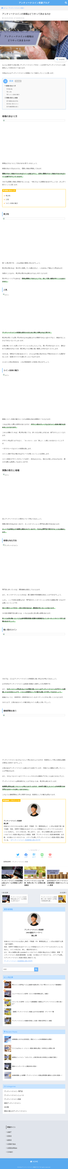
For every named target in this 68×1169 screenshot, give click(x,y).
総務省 (9, 1140)
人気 (9, 92)
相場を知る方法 (12, 101)
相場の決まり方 (10, 86)
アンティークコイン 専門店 (13, 1091)
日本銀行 (10, 1152)
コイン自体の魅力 (13, 94)
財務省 (9, 1136)
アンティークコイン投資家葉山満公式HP (18, 961)
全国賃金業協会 (12, 1148)
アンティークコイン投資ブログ (34, 2)
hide (18, 81)
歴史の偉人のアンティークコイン (15, 1111)
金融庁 (9, 1132)
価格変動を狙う (13, 106)
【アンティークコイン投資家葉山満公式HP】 (25, 840)
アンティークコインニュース (14, 1095)
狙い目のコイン (13, 104)
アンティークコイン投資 (20, 862)
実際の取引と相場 (11, 98)
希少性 (9, 89)
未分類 (6, 1107)
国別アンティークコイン (12, 1103)
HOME (35, 1161)
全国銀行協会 (11, 1144)
